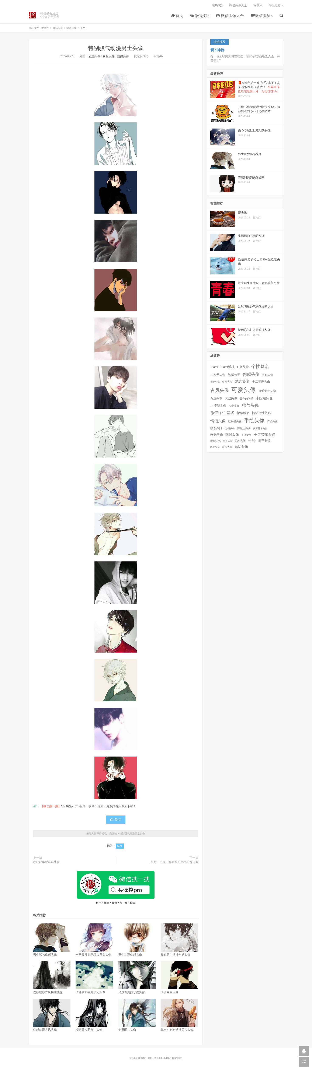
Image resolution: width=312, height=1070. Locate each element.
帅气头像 (250, 405)
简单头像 (227, 441)
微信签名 (243, 413)
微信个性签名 (222, 412)
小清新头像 (218, 405)
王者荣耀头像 (264, 434)
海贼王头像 (244, 428)
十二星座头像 (261, 381)
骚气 (119, 846)
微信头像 (58, 28)
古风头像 (219, 390)
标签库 (257, 5)
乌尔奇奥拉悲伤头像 (131, 992)
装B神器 (217, 5)
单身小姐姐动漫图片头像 (177, 1029)
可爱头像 (243, 389)
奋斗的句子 (246, 398)
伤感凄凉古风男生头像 (48, 992)
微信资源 (262, 16)
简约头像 (240, 440)
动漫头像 (71, 28)
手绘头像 (254, 420)
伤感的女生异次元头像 (90, 992)
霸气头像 (227, 447)
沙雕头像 (230, 428)
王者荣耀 (246, 435)
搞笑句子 (216, 428)
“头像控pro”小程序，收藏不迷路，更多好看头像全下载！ (98, 806)
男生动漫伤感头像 (130, 954)
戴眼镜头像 (235, 421)
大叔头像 (231, 398)
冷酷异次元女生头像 (89, 1029)
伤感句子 (234, 374)
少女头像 (234, 405)
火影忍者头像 (260, 428)
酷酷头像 (215, 447)
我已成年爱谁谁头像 (46, 862)
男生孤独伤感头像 (45, 954)
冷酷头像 (267, 374)
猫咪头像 (232, 435)
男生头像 (109, 56)
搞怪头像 (272, 421)
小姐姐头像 (264, 398)
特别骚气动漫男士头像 (115, 48)
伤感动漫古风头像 (45, 1029)
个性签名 (260, 366)
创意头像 (215, 382)
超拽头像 (123, 56)
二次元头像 (217, 374)
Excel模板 (227, 367)
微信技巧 (201, 16)
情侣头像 (218, 421)
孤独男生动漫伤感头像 (175, 954)
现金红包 (215, 440)
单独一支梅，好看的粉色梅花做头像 (174, 862)
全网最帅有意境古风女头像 (93, 954)
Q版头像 (243, 367)
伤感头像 (251, 374)
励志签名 (242, 381)
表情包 (252, 440)
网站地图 (177, 1058)
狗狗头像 (216, 434)
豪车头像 (264, 440)
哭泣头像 (216, 398)
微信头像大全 (232, 16)
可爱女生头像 (267, 391)
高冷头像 (241, 446)
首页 (178, 16)
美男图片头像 (127, 1029)
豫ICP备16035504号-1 (159, 1058)
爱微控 (32, 15)
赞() (118, 819)
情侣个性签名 (261, 413)
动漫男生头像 (169, 992)
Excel (214, 367)
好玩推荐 (275, 5)
